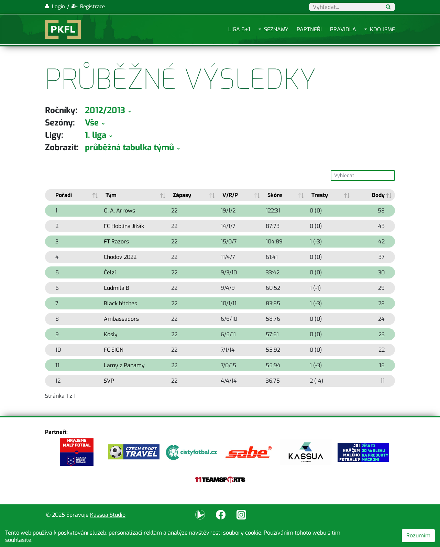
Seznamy (276, 29)
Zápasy (182, 195)
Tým (111, 195)
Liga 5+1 (239, 29)
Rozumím (418, 535)
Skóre (274, 195)
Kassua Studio (107, 514)
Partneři (309, 29)
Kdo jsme (382, 29)
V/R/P (230, 195)
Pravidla (343, 29)
